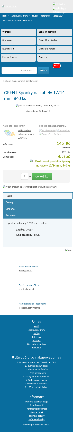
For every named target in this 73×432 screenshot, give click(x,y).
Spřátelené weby (36, 419)
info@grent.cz (25, 271)
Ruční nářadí (18, 81)
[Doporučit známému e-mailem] (50, 134)
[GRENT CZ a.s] (9, 6)
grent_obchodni (26, 289)
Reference (45, 16)
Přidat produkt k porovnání (44, 187)
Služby (35, 16)
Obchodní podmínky (11, 20)
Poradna (57, 16)
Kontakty (27, 20)
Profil (4, 16)
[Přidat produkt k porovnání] (17, 187)
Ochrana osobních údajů (36, 402)
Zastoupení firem (20, 16)
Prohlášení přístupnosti (36, 409)
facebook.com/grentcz (29, 308)
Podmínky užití (36, 405)
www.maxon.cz (42, 425)
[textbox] (19, 70)
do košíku (42, 176)
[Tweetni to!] (63, 130)
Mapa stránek (36, 412)
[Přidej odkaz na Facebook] (47, 130)
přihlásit (56, 12)
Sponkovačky (32, 81)
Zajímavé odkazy (36, 416)
